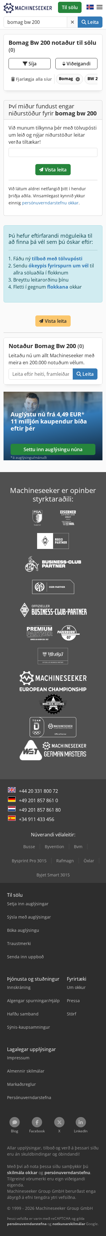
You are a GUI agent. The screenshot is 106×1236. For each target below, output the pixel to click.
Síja (32, 63)
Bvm (78, 846)
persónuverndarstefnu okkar (50, 203)
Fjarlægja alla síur (33, 79)
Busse (29, 846)
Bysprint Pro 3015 (29, 860)
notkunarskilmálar (68, 1223)
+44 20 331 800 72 (38, 791)
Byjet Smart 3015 (53, 875)
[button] (99, 7)
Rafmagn (65, 860)
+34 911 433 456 (36, 819)
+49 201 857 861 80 (40, 810)
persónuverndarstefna (27, 1223)
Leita (92, 22)
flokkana (57, 287)
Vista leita (55, 169)
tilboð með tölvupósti (57, 258)
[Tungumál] (90, 7)
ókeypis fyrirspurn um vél (59, 265)
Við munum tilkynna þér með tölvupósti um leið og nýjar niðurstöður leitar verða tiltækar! (53, 135)
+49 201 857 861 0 (38, 800)
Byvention (54, 846)
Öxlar (89, 860)
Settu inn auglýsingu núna (53, 449)
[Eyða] (72, 22)
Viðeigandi (77, 63)
